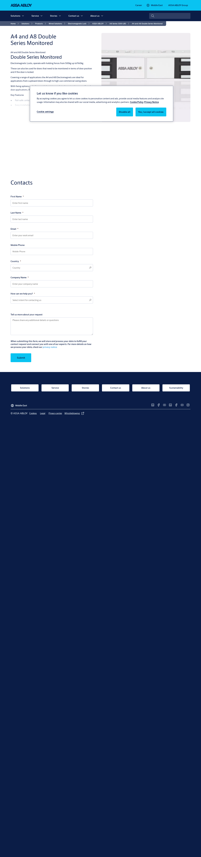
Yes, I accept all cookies (151, 112)
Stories (53, 15)
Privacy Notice (151, 102)
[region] (101, 104)
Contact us (73, 15)
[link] (138, 5)
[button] (22, 15)
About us (94, 15)
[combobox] (169, 16)
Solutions (15, 15)
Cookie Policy (136, 102)
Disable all (124, 112)
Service (35, 15)
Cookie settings (45, 111)
